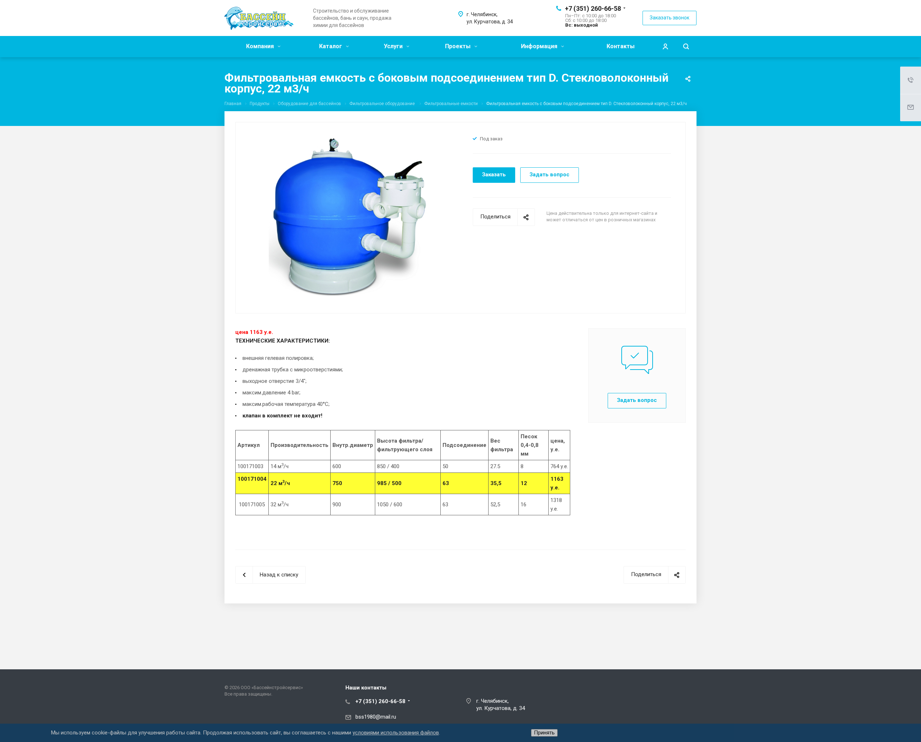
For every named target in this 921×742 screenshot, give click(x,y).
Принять (544, 732)
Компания (260, 46)
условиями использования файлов (396, 732)
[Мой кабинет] (665, 46)
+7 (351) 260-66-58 (593, 8)
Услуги (394, 46)
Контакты (621, 46)
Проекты (458, 46)
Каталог (331, 46)
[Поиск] (686, 46)
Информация (540, 46)
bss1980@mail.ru (375, 717)
